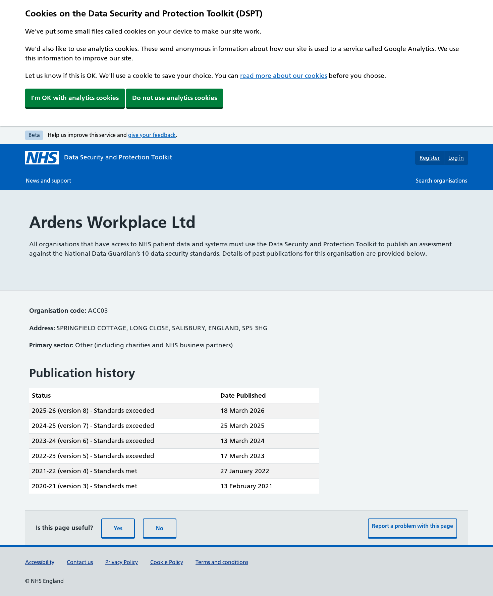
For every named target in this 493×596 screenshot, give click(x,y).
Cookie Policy (166, 562)
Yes (118, 528)
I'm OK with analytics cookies (75, 98)
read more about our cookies (283, 76)
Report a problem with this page (412, 526)
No (159, 528)
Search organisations (441, 180)
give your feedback (152, 135)
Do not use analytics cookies (174, 98)
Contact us (80, 562)
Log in (456, 157)
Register (430, 157)
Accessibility (39, 562)
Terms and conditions (222, 562)
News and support (48, 180)
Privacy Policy (121, 562)
